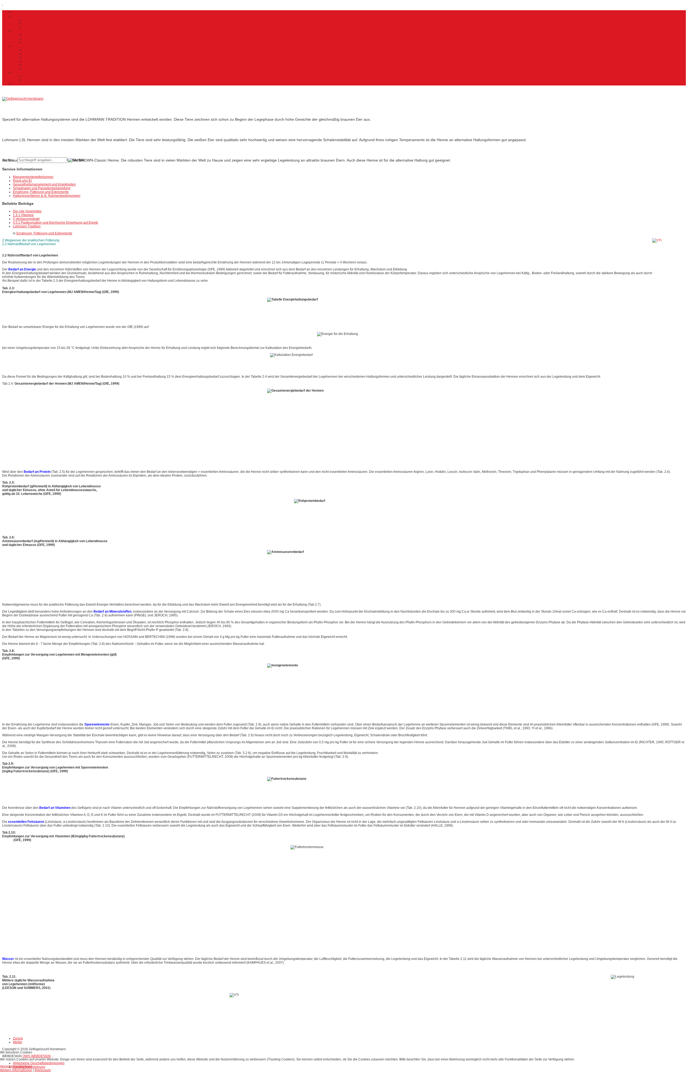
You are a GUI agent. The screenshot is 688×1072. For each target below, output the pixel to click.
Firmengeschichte (37, 23)
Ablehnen (25, 1066)
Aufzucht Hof (33, 57)
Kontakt (18, 72)
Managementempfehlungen (33, 177)
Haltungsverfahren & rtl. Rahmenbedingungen (46, 196)
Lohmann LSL (34, 38)
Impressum (21, 83)
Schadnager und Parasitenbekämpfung (41, 188)
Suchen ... (9, 160)
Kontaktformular (35, 76)
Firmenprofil (21, 16)
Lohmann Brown (36, 42)
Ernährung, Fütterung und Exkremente (41, 192)
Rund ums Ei (22, 181)
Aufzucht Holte (34, 61)
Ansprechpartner (36, 80)
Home (17, 12)
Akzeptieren (8, 1066)
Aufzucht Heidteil (36, 53)
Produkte (19, 31)
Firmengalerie (34, 27)
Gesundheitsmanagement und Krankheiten (44, 184)
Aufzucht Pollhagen (38, 68)
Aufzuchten (21, 46)
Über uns (30, 20)
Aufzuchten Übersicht (39, 50)
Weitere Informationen (16, 1070)
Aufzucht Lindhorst (37, 65)
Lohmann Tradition (37, 35)
